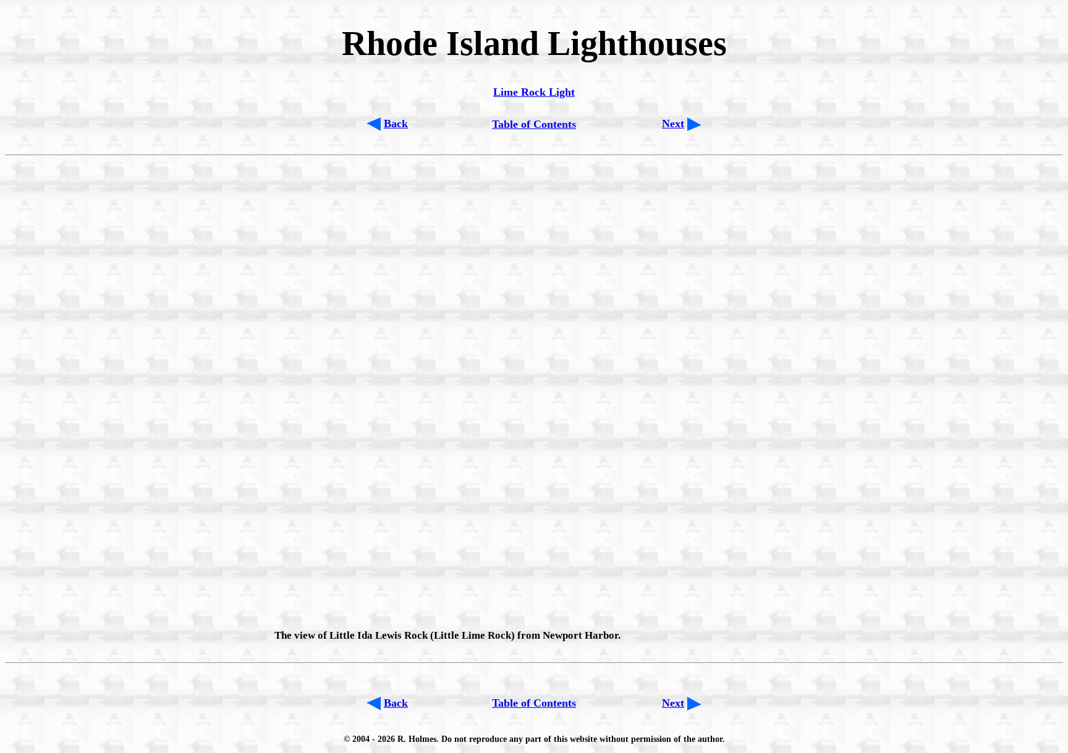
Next (673, 123)
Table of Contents (534, 124)
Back (396, 123)
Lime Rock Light (534, 92)
